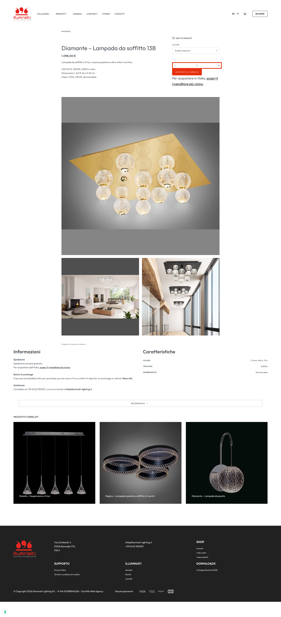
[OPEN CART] (244, 14)
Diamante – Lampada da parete (208, 496)
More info (127, 378)
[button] (140, 403)
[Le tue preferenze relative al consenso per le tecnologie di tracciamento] (5, 612)
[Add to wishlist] (48, 491)
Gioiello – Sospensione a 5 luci (34, 496)
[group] (140, 463)
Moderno (66, 31)
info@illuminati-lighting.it (78, 389)
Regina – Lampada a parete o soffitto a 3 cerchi (130, 496)
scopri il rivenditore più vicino (55, 367)
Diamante (74, 344)
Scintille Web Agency (92, 591)
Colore (175, 45)
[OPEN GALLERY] (140, 176)
